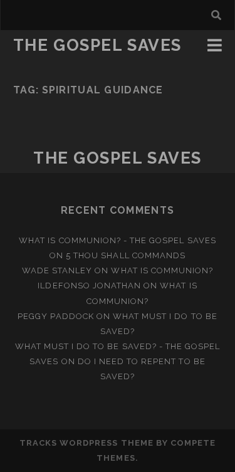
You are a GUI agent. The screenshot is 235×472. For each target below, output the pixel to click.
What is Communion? (162, 270)
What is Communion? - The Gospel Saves (117, 240)
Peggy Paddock (56, 316)
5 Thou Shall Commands (125, 255)
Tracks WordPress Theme (86, 443)
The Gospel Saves (97, 45)
